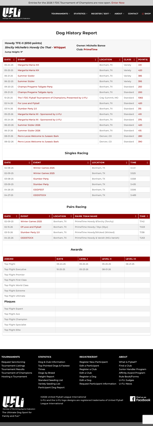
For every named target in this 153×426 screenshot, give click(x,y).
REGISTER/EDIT (88, 356)
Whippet (60, 47)
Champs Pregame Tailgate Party (35, 86)
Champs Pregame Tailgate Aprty (35, 92)
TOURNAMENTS (10, 356)
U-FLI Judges (126, 380)
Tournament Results (13, 369)
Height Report (46, 376)
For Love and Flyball (28, 103)
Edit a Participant (89, 365)
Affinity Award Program (132, 372)
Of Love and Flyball (31, 227)
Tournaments (59, 14)
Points (142, 59)
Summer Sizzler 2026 (29, 125)
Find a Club (125, 365)
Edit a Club (85, 372)
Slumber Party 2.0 (27, 108)
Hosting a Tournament (14, 376)
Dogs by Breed (46, 372)
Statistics (79, 14)
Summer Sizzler (26, 75)
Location (106, 59)
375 (140, 119)
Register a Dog (87, 376)
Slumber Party (41, 178)
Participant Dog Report (51, 387)
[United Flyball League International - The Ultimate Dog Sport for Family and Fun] (20, 13)
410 (140, 65)
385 (140, 75)
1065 (140, 97)
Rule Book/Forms (129, 376)
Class (127, 59)
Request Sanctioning (13, 361)
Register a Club (88, 369)
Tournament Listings (13, 365)
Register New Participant (93, 361)
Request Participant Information (97, 383)
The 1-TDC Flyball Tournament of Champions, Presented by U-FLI (52, 97)
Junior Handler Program (132, 369)
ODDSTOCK (39, 195)
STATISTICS (44, 356)
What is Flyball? (128, 361)
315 (139, 108)
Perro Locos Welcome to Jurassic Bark (38, 136)
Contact (133, 14)
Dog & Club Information (51, 361)
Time (133, 162)
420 (140, 70)
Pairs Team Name (86, 216)
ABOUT (123, 356)
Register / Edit (100, 14)
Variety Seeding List (49, 383)
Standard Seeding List (50, 380)
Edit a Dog (85, 380)
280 (140, 136)
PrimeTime (90, 49)
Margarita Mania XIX (28, 65)
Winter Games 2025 (44, 168)
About (118, 14)
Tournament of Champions (16, 372)
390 (140, 141)
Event (22, 59)
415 (139, 130)
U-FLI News (125, 383)
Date (7, 59)
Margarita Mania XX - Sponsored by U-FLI (40, 114)
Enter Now (117, 2)
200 (140, 92)
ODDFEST (38, 189)
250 (140, 86)
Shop (148, 14)
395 (140, 81)
